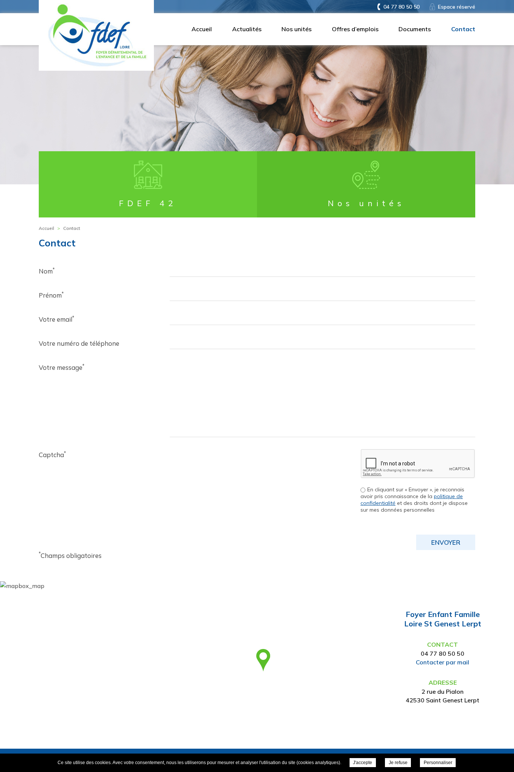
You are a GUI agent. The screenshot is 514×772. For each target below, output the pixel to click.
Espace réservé (456, 6)
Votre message (61, 367)
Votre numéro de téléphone (79, 343)
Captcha (52, 454)
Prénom (51, 295)
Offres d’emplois (355, 29)
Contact (463, 29)
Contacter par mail (442, 662)
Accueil (202, 29)
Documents (414, 29)
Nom (47, 271)
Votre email (56, 319)
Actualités (247, 29)
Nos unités (296, 29)
